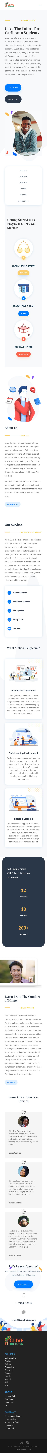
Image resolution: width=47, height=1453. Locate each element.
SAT (6, 1382)
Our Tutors (9, 1399)
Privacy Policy (10, 1419)
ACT (6, 1385)
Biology (23, 183)
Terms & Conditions (13, 1416)
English (23, 195)
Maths (23, 189)
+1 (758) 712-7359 (23, 1303)
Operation (9, 1402)
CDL (29, 1449)
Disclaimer (9, 1425)
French (8, 1376)
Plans (23, 313)
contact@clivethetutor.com (24, 1320)
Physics (23, 170)
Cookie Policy (10, 1428)
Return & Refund (12, 1422)
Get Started (23, 1284)
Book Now (23, 354)
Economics (23, 201)
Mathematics (10, 1358)
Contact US (12, 504)
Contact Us (13, 99)
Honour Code (10, 1396)
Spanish (8, 1379)
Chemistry (23, 176)
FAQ (6, 1405)
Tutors (23, 273)
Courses (11, 1082)
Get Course (13, 88)
